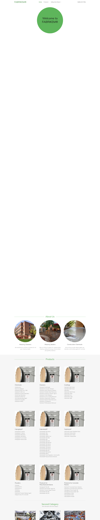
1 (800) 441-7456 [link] (81, 2)
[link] (23, 2)
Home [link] (40, 2)
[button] (46, 2)
